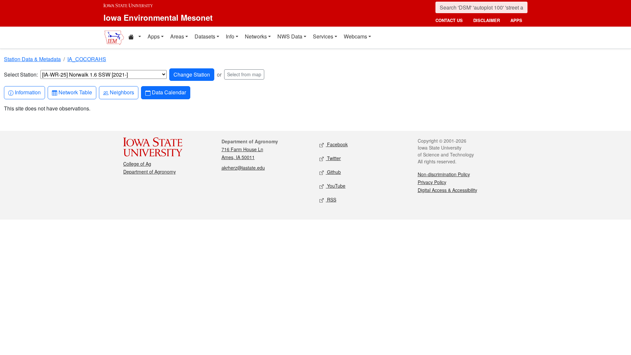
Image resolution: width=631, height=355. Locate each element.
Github (333, 172)
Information (27, 92)
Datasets (205, 36)
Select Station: (21, 74)
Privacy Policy (432, 182)
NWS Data (289, 36)
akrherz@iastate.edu (243, 167)
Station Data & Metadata (32, 59)
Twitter (333, 158)
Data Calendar (169, 92)
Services (323, 36)
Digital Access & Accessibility (447, 190)
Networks (256, 36)
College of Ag (137, 163)
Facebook (337, 144)
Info (230, 36)
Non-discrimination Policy (444, 174)
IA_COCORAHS (86, 59)
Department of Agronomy (149, 171)
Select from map (244, 74)
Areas (177, 36)
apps (516, 20)
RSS (331, 199)
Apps (154, 36)
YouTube (335, 185)
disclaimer (486, 20)
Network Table (75, 92)
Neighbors (121, 92)
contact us (449, 20)
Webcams (355, 36)
